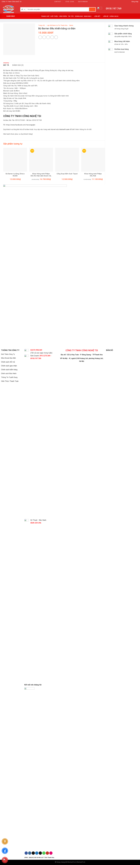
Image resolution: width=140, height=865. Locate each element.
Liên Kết (97, 16)
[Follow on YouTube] (47, 853)
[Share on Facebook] (40, 37)
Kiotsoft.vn (72, 862)
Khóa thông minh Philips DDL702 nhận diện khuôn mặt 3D (41, 175)
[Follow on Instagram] (29, 853)
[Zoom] (6, 52)
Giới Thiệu (54, 16)
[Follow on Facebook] (26, 853)
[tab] (6, 65)
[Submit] (92, 9)
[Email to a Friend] (48, 37)
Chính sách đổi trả (8, 362)
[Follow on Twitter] (36, 853)
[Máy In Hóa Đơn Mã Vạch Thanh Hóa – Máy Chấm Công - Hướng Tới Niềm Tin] (9, 8)
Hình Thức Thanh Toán (9, 381)
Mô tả (6, 65)
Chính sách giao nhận (9, 366)
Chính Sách (113, 16)
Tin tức (71, 16)
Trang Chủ (45, 16)
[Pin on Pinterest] (52, 37)
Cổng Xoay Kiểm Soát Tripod (67, 174)
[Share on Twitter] (44, 37)
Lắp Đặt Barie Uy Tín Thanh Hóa (57, 25)
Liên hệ (105, 16)
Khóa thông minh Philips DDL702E (93, 175)
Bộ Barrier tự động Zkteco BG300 (15, 175)
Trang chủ (41, 25)
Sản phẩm (63, 16)
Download (79, 16)
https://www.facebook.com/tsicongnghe (20, 125)
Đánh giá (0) (18, 65)
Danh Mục (87, 16)
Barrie (71, 25)
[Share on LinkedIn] (56, 37)
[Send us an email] (40, 853)
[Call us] (43, 853)
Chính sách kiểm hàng (9, 370)
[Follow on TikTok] (33, 853)
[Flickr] (50, 853)
